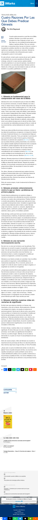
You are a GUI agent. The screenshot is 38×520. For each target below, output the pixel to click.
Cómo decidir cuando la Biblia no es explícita (15, 476)
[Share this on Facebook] (5, 369)
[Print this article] (26, 369)
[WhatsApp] (14, 369)
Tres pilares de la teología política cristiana (14, 480)
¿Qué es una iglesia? (9, 446)
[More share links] (35, 369)
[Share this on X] (9, 369)
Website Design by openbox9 (19, 514)
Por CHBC (6, 452)
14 (30, 155)
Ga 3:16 (28, 151)
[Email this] (22, 369)
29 (32, 155)
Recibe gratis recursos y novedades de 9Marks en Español (19, 500)
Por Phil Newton (7, 442)
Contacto (19, 511)
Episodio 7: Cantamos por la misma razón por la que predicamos (16, 489)
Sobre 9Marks (20, 506)
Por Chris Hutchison (8, 447)
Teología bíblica (8, 15)
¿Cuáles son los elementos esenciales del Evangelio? (17, 440)
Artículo (3, 40)
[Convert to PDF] (30, 369)
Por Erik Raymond (13, 29)
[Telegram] (18, 369)
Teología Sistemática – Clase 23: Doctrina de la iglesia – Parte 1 (19, 451)
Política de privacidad (19, 512)
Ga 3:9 (27, 155)
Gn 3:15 (26, 140)
